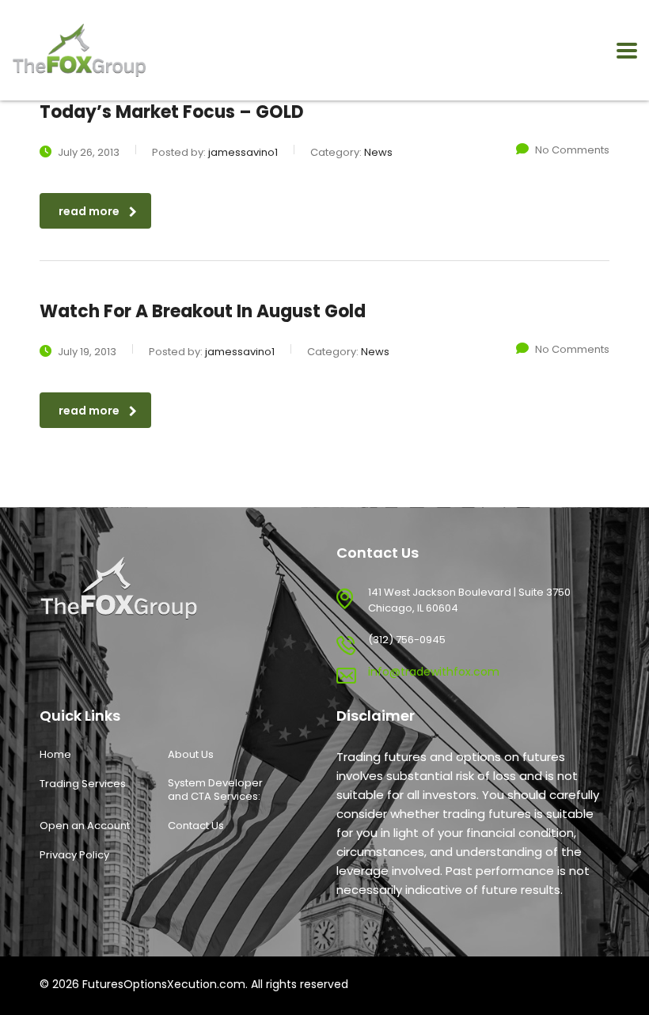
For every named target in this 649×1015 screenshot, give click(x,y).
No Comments (572, 149)
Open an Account (85, 826)
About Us (191, 754)
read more (89, 211)
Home (55, 754)
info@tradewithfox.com (433, 672)
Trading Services (83, 784)
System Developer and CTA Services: (215, 790)
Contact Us (196, 826)
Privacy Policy (74, 855)
